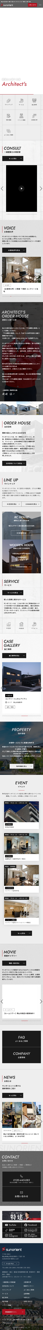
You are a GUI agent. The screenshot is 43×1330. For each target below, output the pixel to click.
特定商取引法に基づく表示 (22, 1320)
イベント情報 (6, 1305)
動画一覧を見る (14, 963)
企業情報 (27, 1294)
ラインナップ (6, 1290)
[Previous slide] (2, 188)
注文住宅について (8, 1286)
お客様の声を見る (14, 250)
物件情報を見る (21, 766)
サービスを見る (13, 593)
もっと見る (12, 158)
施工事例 (5, 1297)
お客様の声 (27, 1282)
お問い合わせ (32, 5)
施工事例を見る (14, 656)
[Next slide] (41, 188)
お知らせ (27, 1297)
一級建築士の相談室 (9, 1282)
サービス (5, 1294)
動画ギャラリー (29, 1286)
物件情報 (5, 1301)
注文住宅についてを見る (14, 463)
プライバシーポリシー (9, 1323)
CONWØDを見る (31, 504)
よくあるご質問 (29, 1290)
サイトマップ (6, 1320)
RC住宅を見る (11, 504)
